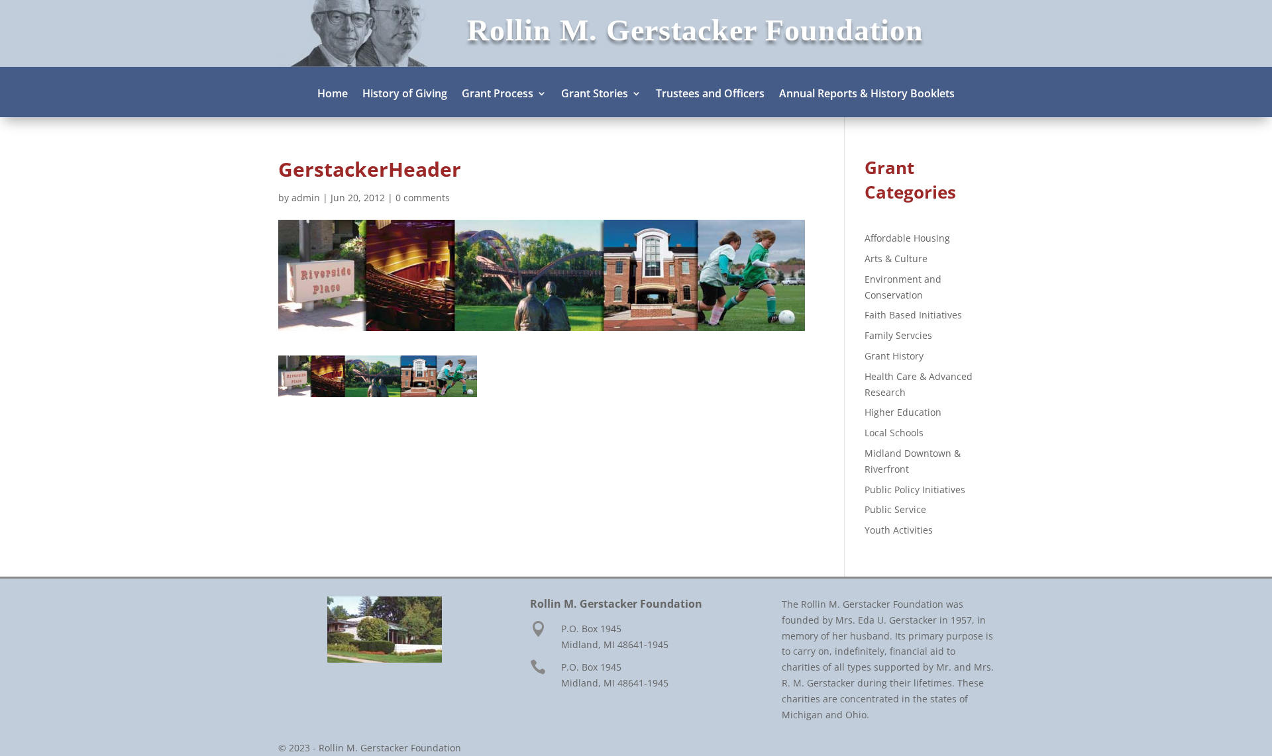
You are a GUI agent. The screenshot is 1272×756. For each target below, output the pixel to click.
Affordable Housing (907, 238)
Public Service (895, 509)
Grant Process (497, 95)
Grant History (894, 356)
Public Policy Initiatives (915, 489)
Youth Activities (899, 530)
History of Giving (404, 95)
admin (306, 197)
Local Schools (894, 432)
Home (332, 95)
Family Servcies (898, 335)
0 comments (423, 197)
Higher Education (903, 412)
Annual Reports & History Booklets (867, 95)
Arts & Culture (896, 258)
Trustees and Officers (710, 95)
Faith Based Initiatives (913, 314)
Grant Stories (594, 95)
